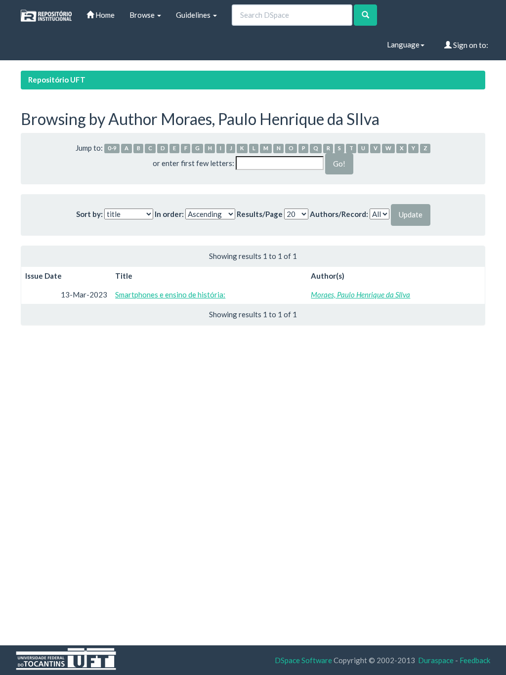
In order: (169, 214)
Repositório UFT (56, 79)
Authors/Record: (339, 214)
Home (104, 14)
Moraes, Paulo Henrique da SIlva (360, 294)
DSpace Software (303, 660)
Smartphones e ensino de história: (170, 294)
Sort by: (89, 214)
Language (403, 44)
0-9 (112, 148)
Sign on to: (470, 45)
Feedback (475, 660)
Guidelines (194, 14)
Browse (142, 14)
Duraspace (436, 660)
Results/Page (260, 214)
